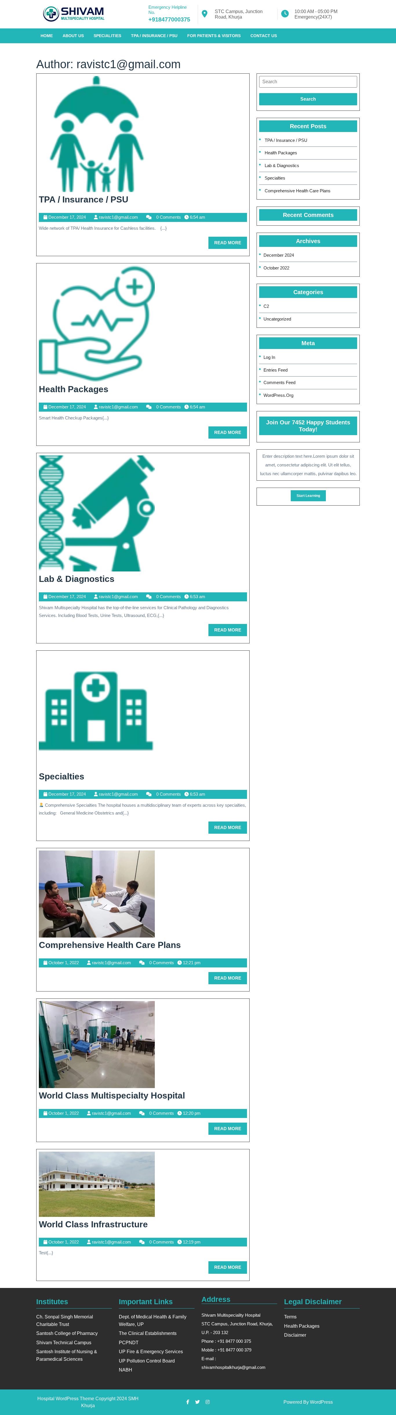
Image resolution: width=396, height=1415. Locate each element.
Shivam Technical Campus (63, 1342)
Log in (269, 357)
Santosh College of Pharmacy (67, 1333)
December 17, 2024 (67, 217)
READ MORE (230, 244)
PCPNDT (129, 1342)
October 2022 (276, 267)
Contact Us (263, 35)
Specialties (61, 776)
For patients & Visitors (214, 35)
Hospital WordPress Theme (65, 1398)
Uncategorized (277, 318)
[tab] (308, 82)
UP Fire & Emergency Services (151, 1351)
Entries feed (276, 370)
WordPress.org (278, 395)
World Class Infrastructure (93, 1224)
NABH (125, 1369)
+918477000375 (169, 19)
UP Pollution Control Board (147, 1360)
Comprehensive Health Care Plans (110, 945)
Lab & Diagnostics (77, 579)
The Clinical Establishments (148, 1333)
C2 (266, 306)
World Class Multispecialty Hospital (112, 1095)
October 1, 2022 (63, 962)
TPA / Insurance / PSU (154, 35)
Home (47, 35)
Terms (290, 1316)
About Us (73, 35)
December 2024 (279, 255)
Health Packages (73, 389)
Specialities (107, 35)
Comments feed (279, 382)
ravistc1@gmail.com (118, 217)
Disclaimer (295, 1335)
